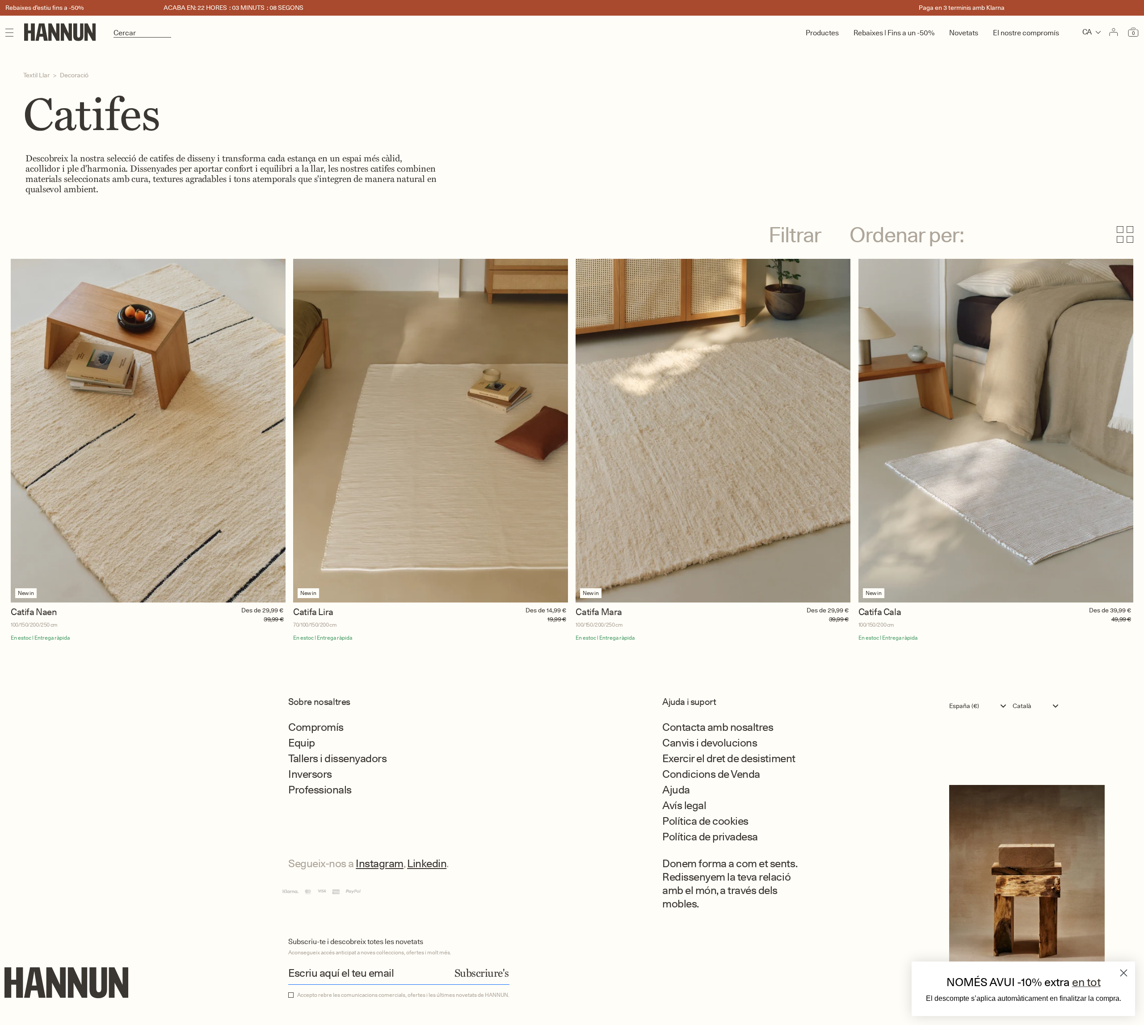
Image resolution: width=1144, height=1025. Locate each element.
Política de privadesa (710, 836)
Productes (822, 33)
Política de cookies (705, 820)
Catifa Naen (34, 612)
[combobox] (979, 706)
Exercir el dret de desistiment (728, 758)
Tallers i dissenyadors (337, 758)
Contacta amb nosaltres (717, 727)
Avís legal (684, 805)
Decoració (74, 75)
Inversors (310, 774)
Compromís (316, 727)
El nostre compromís (1026, 33)
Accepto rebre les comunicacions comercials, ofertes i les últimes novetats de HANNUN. (403, 995)
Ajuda (676, 789)
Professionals (320, 789)
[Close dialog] (1123, 973)
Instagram (380, 863)
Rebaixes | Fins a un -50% (894, 33)
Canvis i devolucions (709, 742)
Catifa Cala (879, 612)
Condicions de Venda (711, 774)
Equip (301, 742)
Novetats (963, 33)
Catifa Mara (599, 612)
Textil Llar (36, 75)
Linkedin (426, 863)
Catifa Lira (313, 612)
